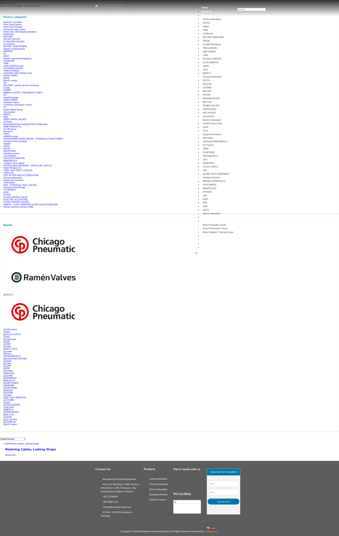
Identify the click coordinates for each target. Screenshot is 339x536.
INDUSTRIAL (9, 151)
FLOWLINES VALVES (13, 41)
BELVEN (207, 91)
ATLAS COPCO (210, 167)
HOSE (6, 78)
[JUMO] (7, 395)
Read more (10, 455)
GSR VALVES (209, 109)
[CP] (43, 260)
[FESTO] (8, 295)
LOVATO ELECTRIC (212, 123)
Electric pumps (10, 80)
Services (206, 217)
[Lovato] (7, 351)
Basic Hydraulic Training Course (218, 232)
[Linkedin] (176, 477)
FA (4, 54)
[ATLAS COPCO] (12, 334)
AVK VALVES (209, 113)
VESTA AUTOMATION (14, 158)
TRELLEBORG (210, 48)
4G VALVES (208, 116)
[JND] (6, 337)
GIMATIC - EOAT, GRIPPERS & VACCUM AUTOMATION (30, 204)
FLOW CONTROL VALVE (15, 197)
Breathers (8, 131)
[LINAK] (7, 417)
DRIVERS (8, 51)
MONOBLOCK (10, 161)
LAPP (205, 127)
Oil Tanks (7, 122)
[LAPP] (7, 366)
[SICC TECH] (10, 349)
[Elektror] (8, 371)
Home (205, 7)
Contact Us (207, 247)
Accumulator (9, 112)
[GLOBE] (8, 376)
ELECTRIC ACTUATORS (15, 200)
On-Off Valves (9, 129)
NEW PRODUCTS (12, 127)
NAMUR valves (10, 136)
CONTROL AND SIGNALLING (17, 73)
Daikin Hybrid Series (13, 110)
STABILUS (208, 34)
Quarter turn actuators (13, 180)
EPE (205, 203)
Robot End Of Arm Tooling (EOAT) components (25, 124)
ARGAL (206, 41)
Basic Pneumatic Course (214, 225)
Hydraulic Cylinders (12, 22)
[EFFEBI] (8, 393)
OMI (205, 170)
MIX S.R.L (207, 102)
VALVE (6, 148)
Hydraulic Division (211, 177)
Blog (204, 243)
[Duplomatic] (9, 339)
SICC (205, 159)
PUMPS (7, 90)
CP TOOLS (208, 145)
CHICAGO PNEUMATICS (215, 141)
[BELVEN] (8, 407)
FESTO (206, 23)
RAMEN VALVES (211, 105)
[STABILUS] (9, 422)
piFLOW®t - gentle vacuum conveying (21, 85)
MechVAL (207, 84)
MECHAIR (208, 138)
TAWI (205, 55)
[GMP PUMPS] (11, 383)
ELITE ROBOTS (210, 62)
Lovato (6, 88)
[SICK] (7, 402)
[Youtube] (176, 484)
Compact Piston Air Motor (15, 141)
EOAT (6, 56)
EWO (205, 199)
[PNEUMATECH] (12, 356)
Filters (6, 134)
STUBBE (207, 87)
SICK (205, 70)
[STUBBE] (8, 400)
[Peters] (7, 354)
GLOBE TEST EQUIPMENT (216, 174)
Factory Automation (212, 19)
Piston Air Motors (11, 71)
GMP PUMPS (209, 52)
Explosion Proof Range (14, 187)
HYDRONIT (9, 61)
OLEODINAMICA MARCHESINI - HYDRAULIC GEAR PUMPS (33, 139)
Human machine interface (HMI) (18, 207)
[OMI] (6, 342)
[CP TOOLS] (43, 327)
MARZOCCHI (209, 188)
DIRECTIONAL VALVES (14, 119)
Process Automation (212, 77)
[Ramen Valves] (43, 292)
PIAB (205, 30)
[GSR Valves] (10, 329)
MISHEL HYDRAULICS (214, 181)
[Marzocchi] (9, 380)
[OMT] (6, 332)
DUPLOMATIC (210, 185)
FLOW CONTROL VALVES (16, 202)
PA (4, 95)
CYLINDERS (9, 190)
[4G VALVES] (10, 419)
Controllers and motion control (17, 105)
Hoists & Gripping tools (14, 49)
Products (206, 15)
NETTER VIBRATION (213, 37)
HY (4, 107)
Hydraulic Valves (11, 102)
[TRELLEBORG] (11, 405)
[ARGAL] (8, 390)
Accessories (9, 44)
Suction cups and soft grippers (17, 58)
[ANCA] (7, 361)
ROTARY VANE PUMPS (15, 46)
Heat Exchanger (11, 97)
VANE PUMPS (10, 100)
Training (206, 221)
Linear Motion (9, 156)
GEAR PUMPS (10, 75)
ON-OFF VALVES (11, 39)
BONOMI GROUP (211, 98)
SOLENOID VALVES (13, 68)
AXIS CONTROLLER (13, 66)
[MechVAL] (9, 373)
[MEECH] (8, 410)
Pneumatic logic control (14, 29)
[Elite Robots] (10, 388)
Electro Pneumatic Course (215, 228)
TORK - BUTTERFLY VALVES (17, 170)
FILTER (7, 195)
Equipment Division (212, 134)
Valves (6, 146)
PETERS (207, 192)
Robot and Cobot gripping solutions (20, 32)
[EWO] (7, 346)
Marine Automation (211, 213)
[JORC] (7, 363)
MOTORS (8, 37)
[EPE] (6, 368)
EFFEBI (206, 95)
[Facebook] (184, 477)
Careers (206, 239)
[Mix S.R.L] (9, 415)
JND (205, 195)
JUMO (206, 66)
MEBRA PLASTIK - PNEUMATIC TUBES (23, 93)
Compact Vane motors (13, 163)
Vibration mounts (11, 153)
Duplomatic (8, 34)
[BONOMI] (8, 385)
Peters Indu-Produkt (12, 27)
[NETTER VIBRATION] (14, 397)
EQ (4, 83)
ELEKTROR (209, 152)
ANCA (206, 210)
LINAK (206, 26)
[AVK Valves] (10, 424)
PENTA (7, 114)
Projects (206, 235)
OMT (205, 206)
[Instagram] (192, 477)
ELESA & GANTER (212, 59)
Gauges (7, 144)
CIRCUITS (8, 173)
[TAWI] (7, 344)
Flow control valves (12, 24)
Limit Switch (9, 182)
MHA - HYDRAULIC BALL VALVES (20, 185)
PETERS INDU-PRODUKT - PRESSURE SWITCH (27, 166)
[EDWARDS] (10, 378)
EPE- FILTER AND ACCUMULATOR (20, 175)
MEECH (207, 73)
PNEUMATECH (210, 156)
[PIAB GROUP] (11, 412)
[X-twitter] (184, 484)
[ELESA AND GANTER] (15, 359)
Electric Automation (212, 120)
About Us (207, 11)
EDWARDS (208, 163)
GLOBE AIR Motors (212, 44)
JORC (206, 149)
